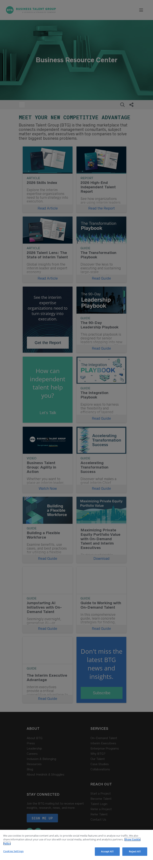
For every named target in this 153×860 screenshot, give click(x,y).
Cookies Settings (13, 851)
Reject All (134, 851)
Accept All (107, 851)
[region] (76, 845)
